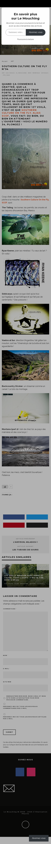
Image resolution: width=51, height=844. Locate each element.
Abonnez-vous (35, 32)
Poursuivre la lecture (25, 39)
